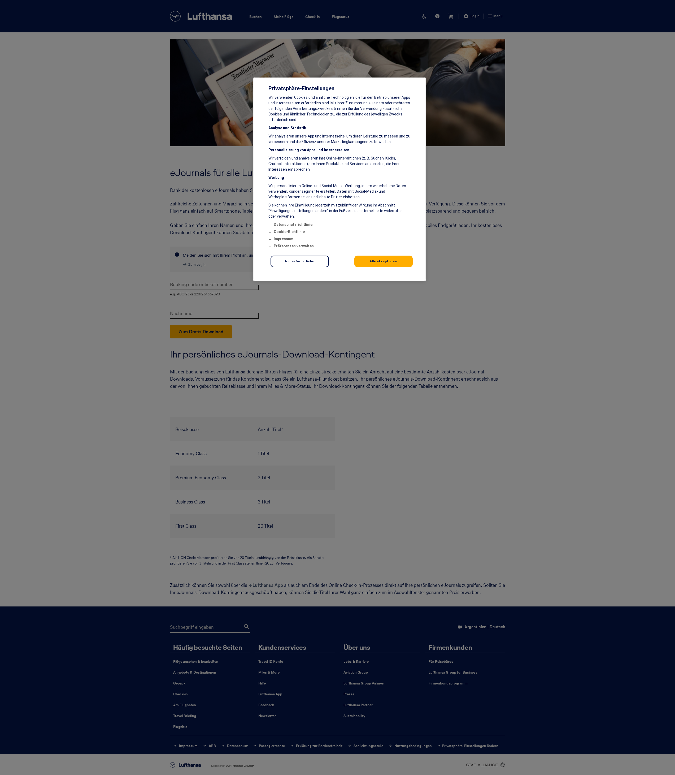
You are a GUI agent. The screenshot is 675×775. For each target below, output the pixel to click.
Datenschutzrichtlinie (293, 224)
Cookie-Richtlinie (289, 232)
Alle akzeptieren (383, 261)
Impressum (283, 239)
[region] (339, 179)
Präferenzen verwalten (294, 246)
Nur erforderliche (299, 261)
